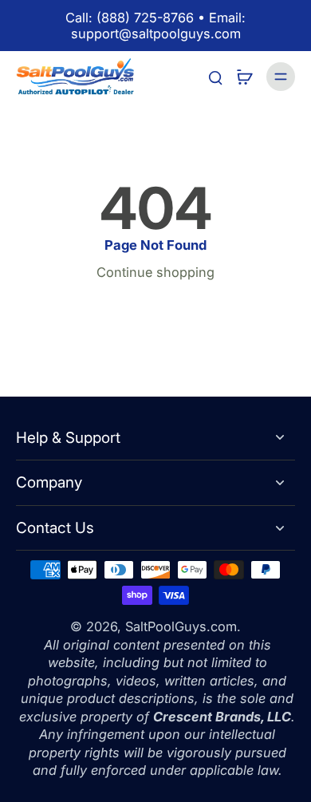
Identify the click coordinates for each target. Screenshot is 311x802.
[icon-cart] (244, 77)
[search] (215, 77)
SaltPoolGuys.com (181, 626)
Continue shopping (155, 272)
